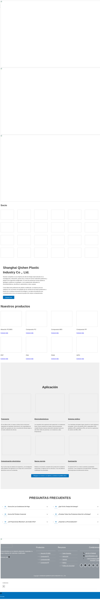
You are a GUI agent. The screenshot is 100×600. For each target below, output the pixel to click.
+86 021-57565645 (90, 553)
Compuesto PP (45, 562)
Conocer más (8, 297)
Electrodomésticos (42, 419)
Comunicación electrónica (10, 461)
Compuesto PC (45, 556)
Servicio (64, 559)
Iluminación (72, 461)
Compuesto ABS (45, 559)
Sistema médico (74, 419)
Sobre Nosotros (66, 553)
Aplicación (65, 556)
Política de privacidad (68, 565)
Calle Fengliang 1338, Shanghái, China (93, 559)
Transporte (5, 419)
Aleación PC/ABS (45, 553)
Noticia (64, 562)
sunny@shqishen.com (91, 556)
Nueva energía (40, 461)
